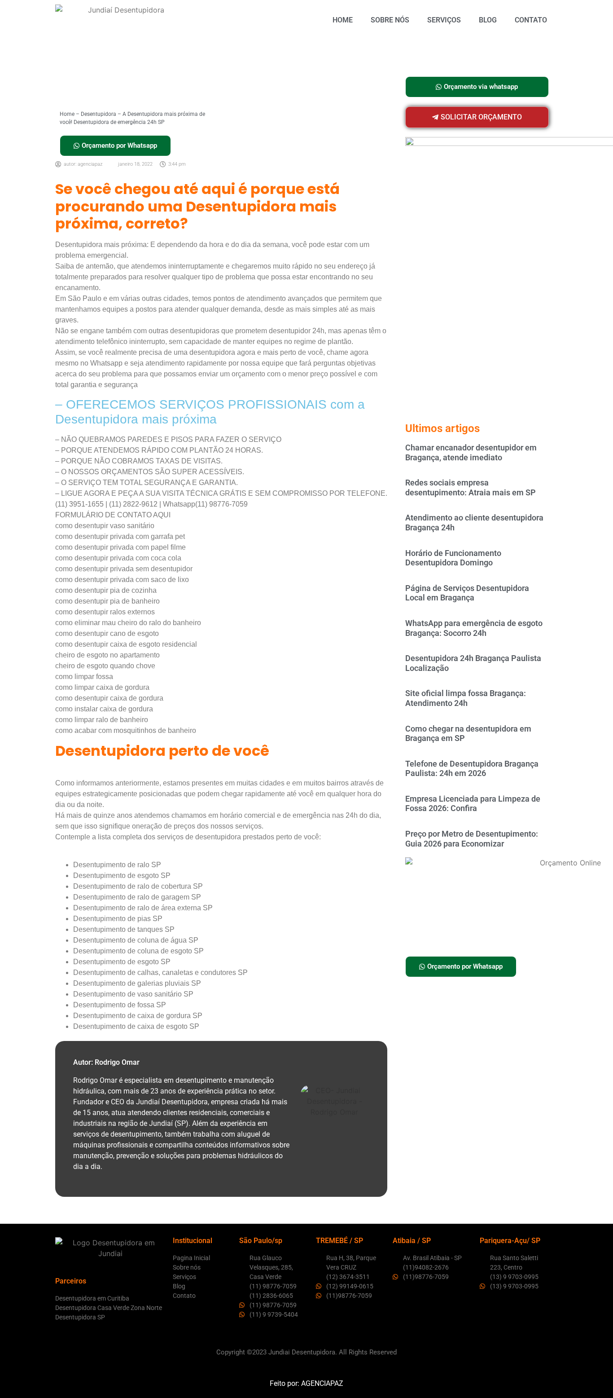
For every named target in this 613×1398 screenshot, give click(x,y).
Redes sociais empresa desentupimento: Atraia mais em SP (470, 487)
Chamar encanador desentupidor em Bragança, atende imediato (471, 452)
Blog (488, 20)
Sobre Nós (390, 20)
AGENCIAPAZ (322, 1383)
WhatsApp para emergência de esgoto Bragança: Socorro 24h (474, 628)
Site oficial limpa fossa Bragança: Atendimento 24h (465, 698)
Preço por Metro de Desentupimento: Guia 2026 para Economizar (471, 838)
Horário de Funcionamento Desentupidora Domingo (453, 558)
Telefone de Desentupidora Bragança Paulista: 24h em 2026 (472, 768)
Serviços (444, 20)
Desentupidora (98, 114)
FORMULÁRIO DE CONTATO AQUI (113, 515)
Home (343, 20)
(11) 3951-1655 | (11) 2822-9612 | (109, 504)
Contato (531, 20)
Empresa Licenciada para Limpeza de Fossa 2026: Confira (472, 803)
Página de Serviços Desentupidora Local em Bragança (467, 593)
